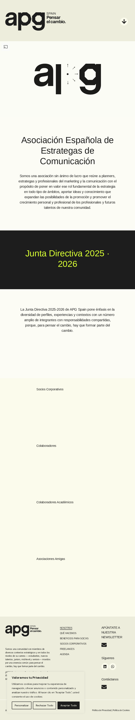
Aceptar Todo (68, 705)
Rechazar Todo (44, 705)
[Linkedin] (104, 666)
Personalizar (22, 705)
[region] (45, 692)
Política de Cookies (121, 710)
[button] (124, 22)
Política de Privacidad (101, 710)
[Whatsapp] (112, 666)
